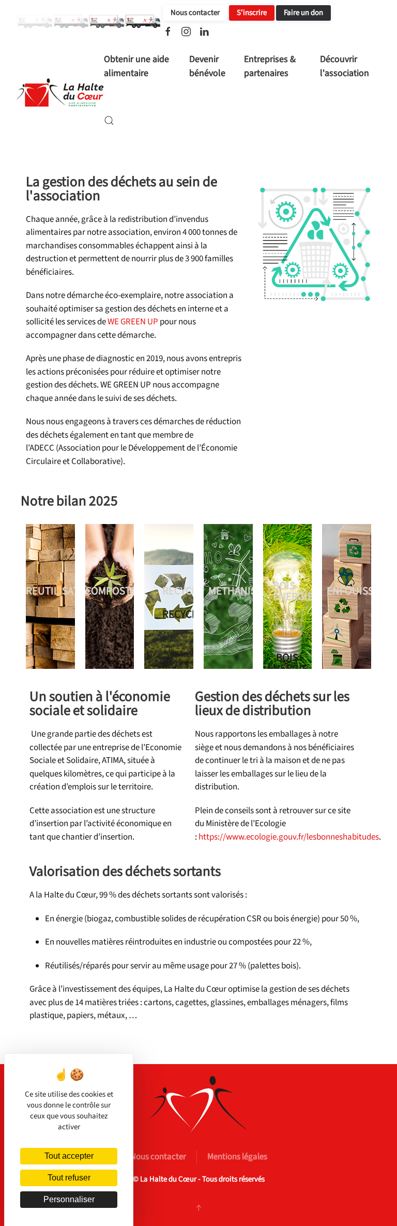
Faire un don (303, 12)
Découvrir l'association (344, 66)
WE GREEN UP (133, 322)
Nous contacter (195, 12)
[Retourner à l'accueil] (60, 93)
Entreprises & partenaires (270, 66)
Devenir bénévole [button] (207, 66)
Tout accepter (69, 1156)
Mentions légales (237, 1156)
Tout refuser (69, 1177)
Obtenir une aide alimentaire (136, 66)
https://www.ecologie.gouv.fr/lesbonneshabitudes (288, 837)
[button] (109, 120)
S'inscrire (252, 12)
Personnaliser (69, 1199)
